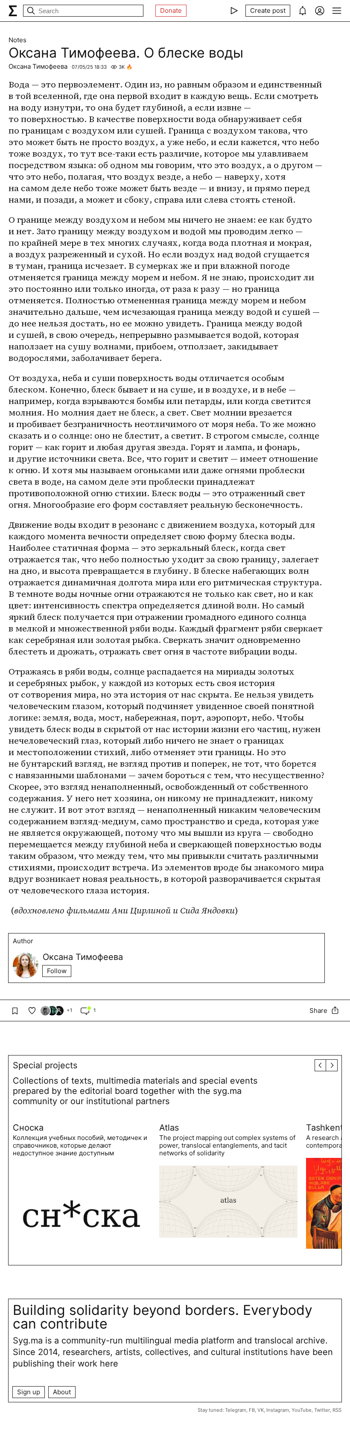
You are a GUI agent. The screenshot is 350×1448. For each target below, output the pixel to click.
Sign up (28, 1392)
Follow (57, 971)
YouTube (302, 1410)
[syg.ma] (13, 10)
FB (252, 1410)
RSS (336, 1410)
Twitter (322, 1410)
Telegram (235, 1410)
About (62, 1392)
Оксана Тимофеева (38, 66)
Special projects (45, 1065)
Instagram (277, 1410)
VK (260, 1410)
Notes (17, 40)
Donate (171, 10)
